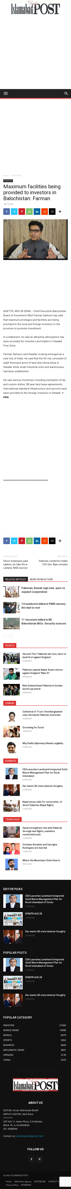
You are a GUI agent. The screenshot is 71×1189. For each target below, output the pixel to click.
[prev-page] (5, 636)
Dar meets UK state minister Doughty (42, 786)
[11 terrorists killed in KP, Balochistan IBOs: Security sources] (11, 623)
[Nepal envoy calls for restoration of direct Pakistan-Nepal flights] (11, 806)
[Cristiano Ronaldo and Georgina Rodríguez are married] (11, 848)
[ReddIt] (44, 211)
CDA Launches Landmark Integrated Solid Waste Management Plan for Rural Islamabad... (44, 772)
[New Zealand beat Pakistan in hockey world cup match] (11, 689)
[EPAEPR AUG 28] (13, 919)
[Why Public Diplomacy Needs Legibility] (11, 747)
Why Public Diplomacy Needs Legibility (42, 743)
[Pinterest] (21, 211)
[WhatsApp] (29, 211)
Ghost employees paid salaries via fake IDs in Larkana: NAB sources (15, 564)
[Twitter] (14, 211)
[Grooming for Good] (11, 731)
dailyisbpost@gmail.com (29, 1136)
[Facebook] (6, 211)
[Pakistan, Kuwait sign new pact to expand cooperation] (11, 592)
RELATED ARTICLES (15, 579)
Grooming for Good (33, 727)
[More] (59, 211)
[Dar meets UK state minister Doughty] (11, 790)
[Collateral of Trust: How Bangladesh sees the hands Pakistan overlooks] (11, 716)
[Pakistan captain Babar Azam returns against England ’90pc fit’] (11, 674)
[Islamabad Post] (35, 8)
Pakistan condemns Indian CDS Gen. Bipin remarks (53, 562)
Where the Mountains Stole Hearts (41, 860)
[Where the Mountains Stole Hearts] (11, 864)
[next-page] (11, 636)
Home (6, 175)
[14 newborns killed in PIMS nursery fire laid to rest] (11, 607)
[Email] (52, 211)
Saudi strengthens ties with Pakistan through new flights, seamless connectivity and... (42, 831)
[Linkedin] (37, 211)
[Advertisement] (35, 51)
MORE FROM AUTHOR (41, 579)
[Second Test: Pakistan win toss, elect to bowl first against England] (11, 658)
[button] (5, 93)
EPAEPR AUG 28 (33, 913)
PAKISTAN (16, 175)
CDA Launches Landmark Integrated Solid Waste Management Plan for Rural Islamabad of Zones (44, 899)
